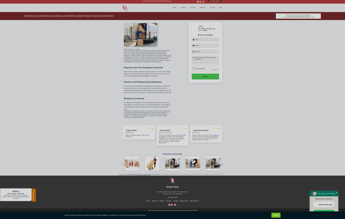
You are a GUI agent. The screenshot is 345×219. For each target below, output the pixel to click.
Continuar (276, 215)
